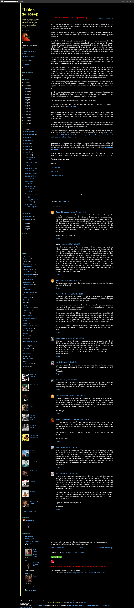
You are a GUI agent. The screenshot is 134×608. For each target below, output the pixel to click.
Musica (25, 320)
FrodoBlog (28, 548)
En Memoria (27, 297)
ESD (24, 302)
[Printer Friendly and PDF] (56, 557)
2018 (25, 106)
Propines (26, 333)
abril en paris (60, 338)
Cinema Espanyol (28, 274)
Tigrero (27, 573)
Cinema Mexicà (28, 284)
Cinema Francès (28, 279)
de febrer (28, 216)
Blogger (71, 602)
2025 (25, 85)
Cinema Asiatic (28, 272)
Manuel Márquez (62, 212)
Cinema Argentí (28, 269)
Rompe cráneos (30, 210)
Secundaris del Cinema (30, 341)
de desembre (29, 131)
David (58, 362)
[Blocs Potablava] (30, 590)
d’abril (27, 155)
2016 (25, 111)
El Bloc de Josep (30, 12)
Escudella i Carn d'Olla (29, 511)
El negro (27, 165)
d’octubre (28, 137)
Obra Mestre (27, 331)
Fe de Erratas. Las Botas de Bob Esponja (35, 553)
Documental (27, 295)
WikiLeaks (54, 171)
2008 (25, 226)
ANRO (58, 447)
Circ (24, 287)
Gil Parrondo (34, 471)
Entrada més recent (57, 548)
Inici (81, 548)
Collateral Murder (57, 176)
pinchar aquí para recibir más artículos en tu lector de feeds (87, 572)
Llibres (25, 313)
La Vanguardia (56, 167)
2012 (25, 123)
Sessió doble (27, 351)
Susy (57, 473)
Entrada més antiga (106, 548)
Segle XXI (26, 348)
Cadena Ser (60, 294)
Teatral (25, 356)
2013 (25, 120)
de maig (28, 152)
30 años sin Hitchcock (32, 162)
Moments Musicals (29, 318)
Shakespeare (27, 353)
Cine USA (26, 261)
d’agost (27, 143)
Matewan (32, 481)
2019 (25, 103)
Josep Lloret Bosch (63, 419)
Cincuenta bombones (31, 173)
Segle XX (26, 346)
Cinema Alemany (28, 264)
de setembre (29, 140)
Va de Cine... (27, 364)
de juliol (28, 146)
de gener (28, 219)
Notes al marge (63, 201)
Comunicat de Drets (28, 56)
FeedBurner (25, 64)
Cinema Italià (27, 282)
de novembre (29, 134)
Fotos (25, 305)
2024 (25, 88)
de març (28, 213)
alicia (57, 380)
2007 (25, 229)
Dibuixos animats (28, 292)
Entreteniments (28, 300)
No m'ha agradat (28, 325)
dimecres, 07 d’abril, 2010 (77, 212)
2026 (25, 82)
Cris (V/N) (59, 280)
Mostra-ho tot (36, 586)
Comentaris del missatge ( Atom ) (73, 552)
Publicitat (26, 336)
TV (24, 361)
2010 (25, 129)
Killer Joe (32, 491)
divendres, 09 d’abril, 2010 (69, 473)
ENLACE (73, 106)
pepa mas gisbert (62, 395)
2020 (25, 100)
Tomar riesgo (34, 461)
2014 (25, 117)
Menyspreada (27, 315)
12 (30, 395)
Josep (84, 602)
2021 (25, 97)
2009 (25, 223)
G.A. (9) (27, 197)
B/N (24, 256)
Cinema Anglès (28, 266)
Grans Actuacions (28, 308)
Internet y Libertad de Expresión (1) (71, 18)
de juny (27, 149)
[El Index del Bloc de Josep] (22, 75)
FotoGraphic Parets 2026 (36, 564)
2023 (25, 91)
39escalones (29, 536)
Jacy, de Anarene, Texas (32, 417)
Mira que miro (29, 520)
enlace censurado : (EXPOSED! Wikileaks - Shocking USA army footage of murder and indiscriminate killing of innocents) (82, 135)
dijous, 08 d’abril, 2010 (69, 447)
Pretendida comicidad (31, 194)
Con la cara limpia (30, 186)
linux (50, 601)
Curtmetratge (27, 289)
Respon (58, 238)
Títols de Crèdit (28, 358)
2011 (25, 126)
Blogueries (26, 259)
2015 (25, 114)
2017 (25, 108)
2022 (25, 94)
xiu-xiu (25, 366)
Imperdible (26, 310)
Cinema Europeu (28, 277)
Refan (25, 338)
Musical (25, 323)
